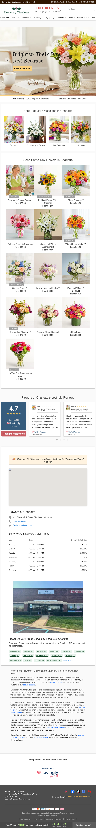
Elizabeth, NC (14, 656)
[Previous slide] (7, 59)
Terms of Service (24, 819)
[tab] (47, 89)
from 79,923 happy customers (29, 98)
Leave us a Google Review (79, 796)
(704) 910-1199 (19, 521)
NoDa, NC (27, 660)
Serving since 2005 (73, 98)
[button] (57, 439)
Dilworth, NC (54, 651)
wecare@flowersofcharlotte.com (17, 799)
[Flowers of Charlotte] (16, 9)
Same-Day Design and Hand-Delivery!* (19, 2)
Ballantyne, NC (15, 651)
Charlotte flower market (55, 727)
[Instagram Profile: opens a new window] (67, 791)
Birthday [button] (38, 17)
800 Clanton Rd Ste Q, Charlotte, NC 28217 (22, 794)
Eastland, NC (66, 651)
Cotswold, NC (41, 651)
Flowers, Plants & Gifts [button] (78, 17)
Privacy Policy (38, 819)
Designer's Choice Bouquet (79, 409)
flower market (16, 712)
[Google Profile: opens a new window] (84, 791)
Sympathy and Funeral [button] (55, 17)
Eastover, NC (79, 651)
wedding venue (56, 682)
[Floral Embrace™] (34, 407)
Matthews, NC (70, 656)
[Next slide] (88, 59)
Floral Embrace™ (42, 409)
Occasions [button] (25, 17)
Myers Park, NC (15, 660)
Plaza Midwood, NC (54, 660)
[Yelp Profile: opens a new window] (89, 791)
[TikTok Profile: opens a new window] (78, 791)
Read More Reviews (14, 433)
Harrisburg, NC (57, 656)
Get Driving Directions (22, 525)
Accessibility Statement (54, 819)
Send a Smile (20, 68)
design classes (29, 684)
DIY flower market (41, 737)
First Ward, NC (28, 656)
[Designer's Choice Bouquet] (68, 407)
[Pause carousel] (44, 89)
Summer (15, 17)
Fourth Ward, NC (42, 656)
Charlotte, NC (28, 651)
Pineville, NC (39, 660)
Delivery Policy (70, 819)
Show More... (68, 660)
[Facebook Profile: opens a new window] (72, 791)
